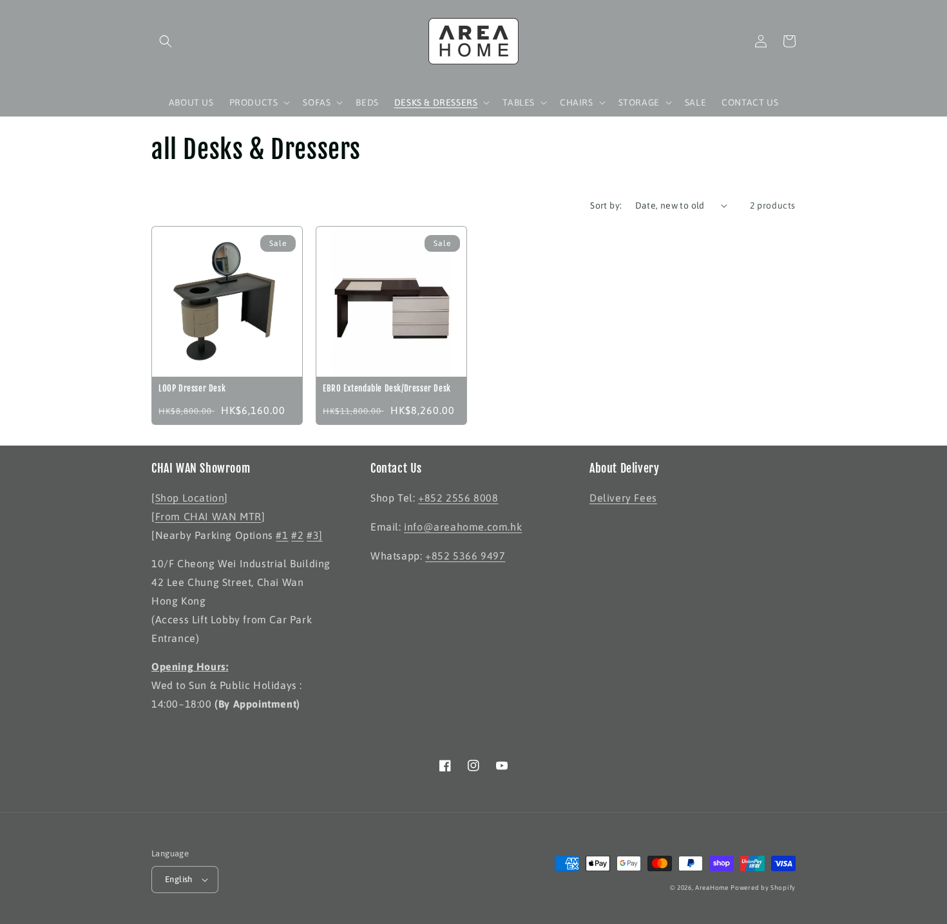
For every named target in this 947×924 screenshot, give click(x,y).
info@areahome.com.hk (463, 527)
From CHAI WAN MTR (208, 516)
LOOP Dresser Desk (191, 388)
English (179, 879)
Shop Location (190, 498)
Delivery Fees (623, 498)
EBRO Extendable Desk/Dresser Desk (387, 388)
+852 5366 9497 (465, 555)
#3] (315, 535)
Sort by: (606, 205)
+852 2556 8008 (458, 498)
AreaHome (712, 887)
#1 (282, 535)
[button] (165, 41)
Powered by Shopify (763, 887)
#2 (297, 535)
